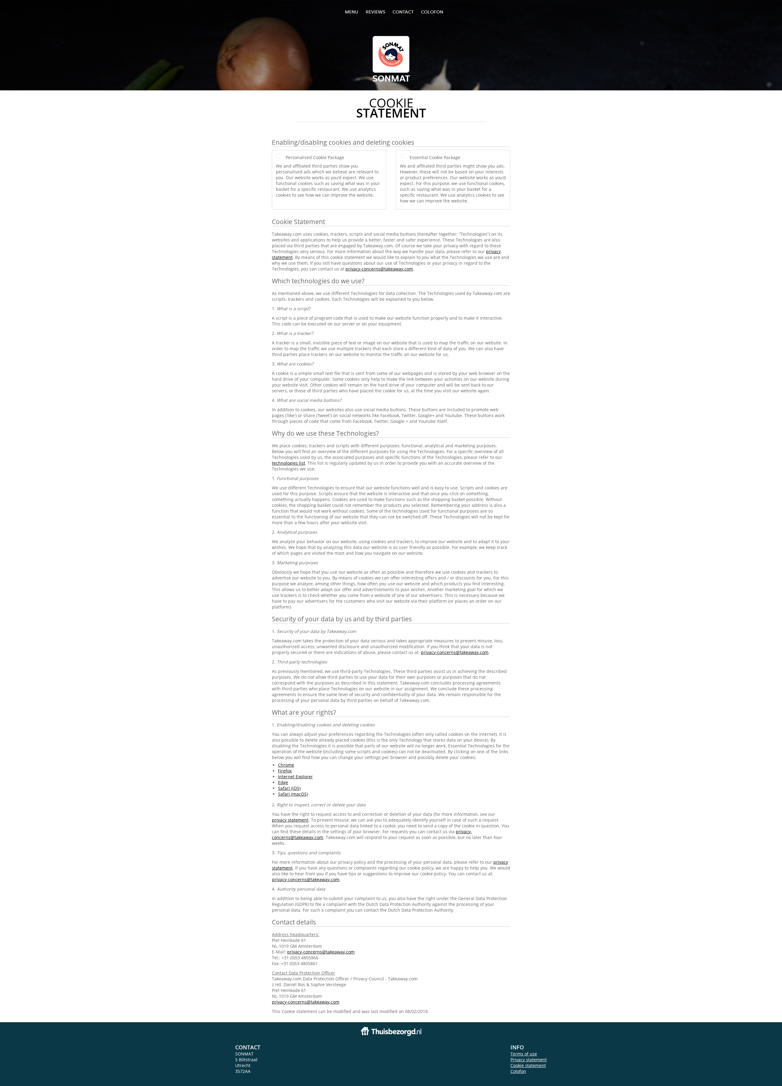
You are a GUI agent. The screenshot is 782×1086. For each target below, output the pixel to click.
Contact (403, 12)
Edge (283, 782)
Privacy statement (528, 1059)
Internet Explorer (295, 776)
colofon (432, 12)
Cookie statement (528, 1065)
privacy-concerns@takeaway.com (379, 269)
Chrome (286, 765)
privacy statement (290, 820)
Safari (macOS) (293, 794)
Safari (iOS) (289, 788)
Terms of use (523, 1054)
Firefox (285, 771)
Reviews (375, 12)
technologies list (288, 463)
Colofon (518, 1071)
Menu (351, 12)
